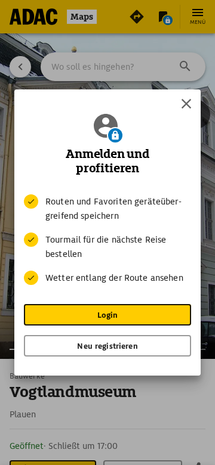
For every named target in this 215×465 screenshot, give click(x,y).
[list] (107, 239)
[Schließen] (186, 103)
